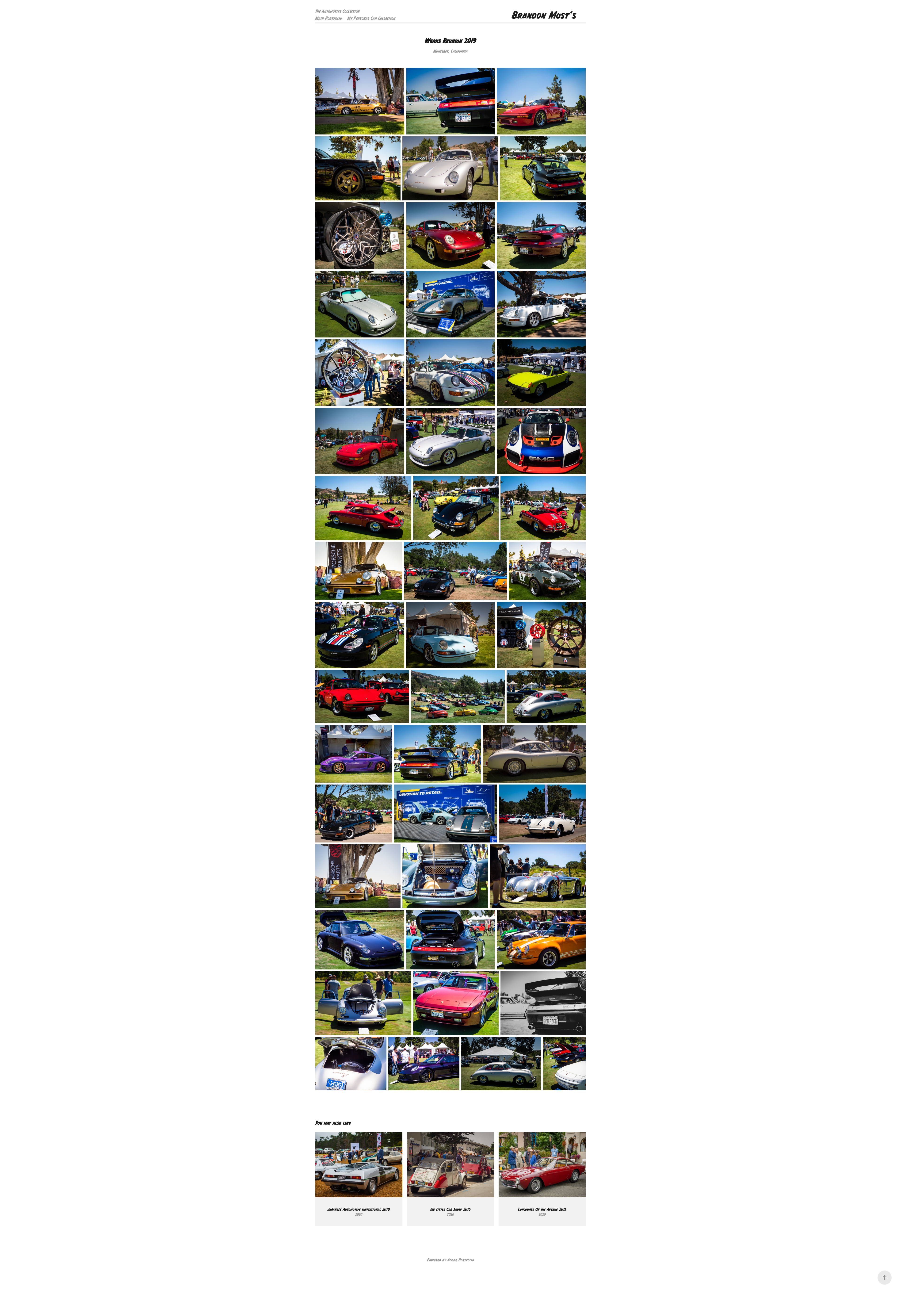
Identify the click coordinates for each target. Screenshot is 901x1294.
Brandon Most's (544, 15)
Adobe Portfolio (460, 1260)
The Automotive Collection (337, 11)
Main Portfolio (328, 18)
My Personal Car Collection (371, 18)
